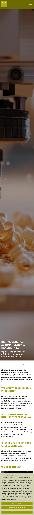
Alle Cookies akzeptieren (17, 512)
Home (2, 364)
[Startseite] (4, 4)
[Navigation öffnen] (30, 4)
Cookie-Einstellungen (17, 503)
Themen (10, 364)
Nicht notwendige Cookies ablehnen (17, 507)
